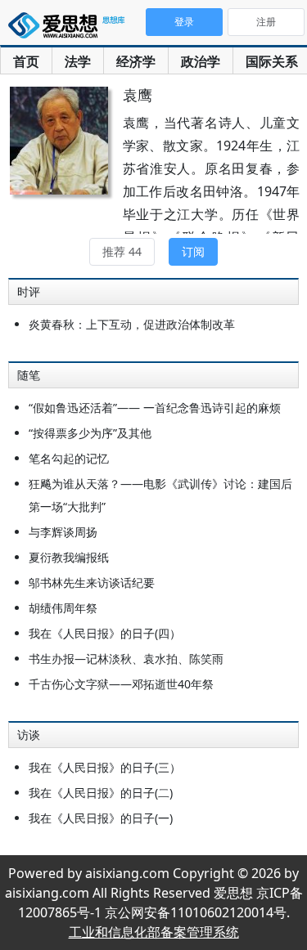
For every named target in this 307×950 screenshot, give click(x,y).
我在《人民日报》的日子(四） (105, 633)
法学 (78, 61)
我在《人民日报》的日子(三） (105, 767)
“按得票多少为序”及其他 (90, 433)
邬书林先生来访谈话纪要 (92, 582)
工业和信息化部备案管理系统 (154, 932)
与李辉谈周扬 (63, 532)
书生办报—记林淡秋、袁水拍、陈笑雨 (126, 658)
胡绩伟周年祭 (63, 608)
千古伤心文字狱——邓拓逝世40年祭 (121, 684)
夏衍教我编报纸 (69, 557)
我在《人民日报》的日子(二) (101, 792)
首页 (26, 61)
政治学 (200, 61)
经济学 (136, 61)
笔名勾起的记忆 (69, 458)
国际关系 (272, 61)
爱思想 (69, 28)
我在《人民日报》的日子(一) (101, 818)
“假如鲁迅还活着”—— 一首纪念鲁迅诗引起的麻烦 (155, 407)
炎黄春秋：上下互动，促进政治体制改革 (132, 324)
